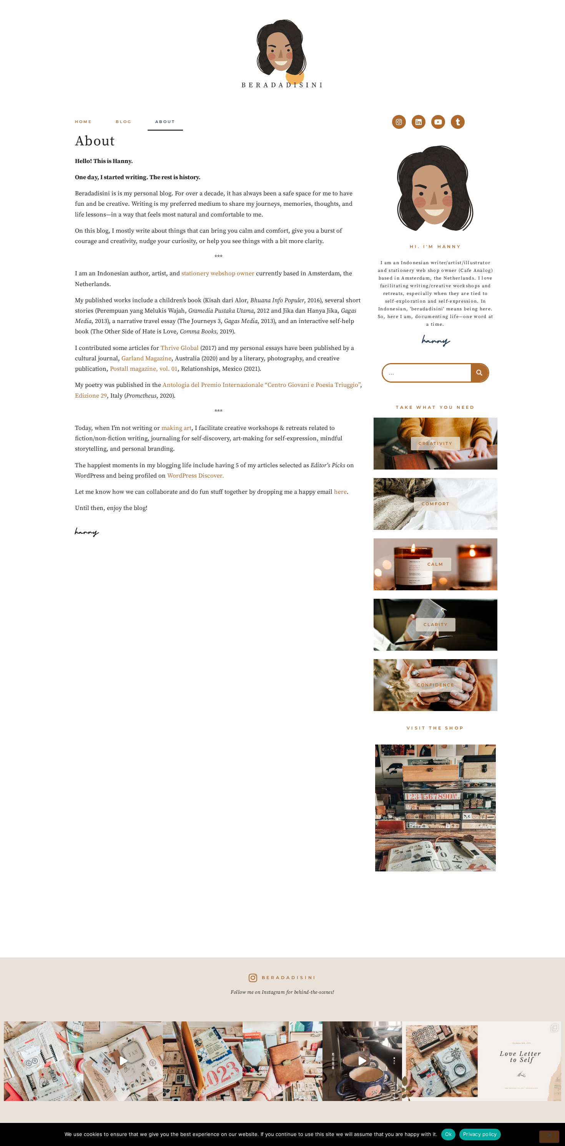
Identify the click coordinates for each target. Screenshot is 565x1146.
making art (176, 428)
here (340, 492)
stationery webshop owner (217, 273)
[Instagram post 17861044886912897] (362, 1061)
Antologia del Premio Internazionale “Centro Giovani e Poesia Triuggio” (261, 385)
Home (83, 121)
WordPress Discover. (195, 476)
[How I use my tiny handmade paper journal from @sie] (442, 1061)
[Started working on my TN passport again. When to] (282, 1061)
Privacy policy (480, 1134)
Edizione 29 (91, 396)
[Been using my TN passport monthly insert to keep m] (203, 1061)
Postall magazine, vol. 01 (144, 369)
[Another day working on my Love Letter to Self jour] (43, 1061)
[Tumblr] (458, 122)
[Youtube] (438, 122)
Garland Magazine (146, 358)
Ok (448, 1134)
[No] (549, 1137)
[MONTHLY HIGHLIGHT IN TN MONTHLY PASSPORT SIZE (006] (123, 1061)
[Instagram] (399, 122)
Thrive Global (180, 348)
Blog (124, 121)
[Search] (479, 372)
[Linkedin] (418, 122)
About (165, 121)
